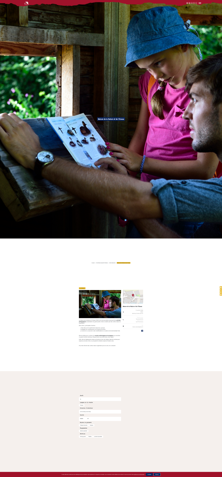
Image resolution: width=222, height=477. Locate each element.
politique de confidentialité (139, 474)
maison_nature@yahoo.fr (137, 326)
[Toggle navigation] (198, 3)
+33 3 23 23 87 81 (139, 319)
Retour (83, 288)
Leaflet (126, 303)
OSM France (141, 303)
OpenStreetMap (132, 303)
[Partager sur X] (221, 290)
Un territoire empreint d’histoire (102, 262)
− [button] (124, 292)
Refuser (157, 474)
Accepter (149, 474)
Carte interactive (112, 262)
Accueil (93, 262)
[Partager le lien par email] (221, 292)
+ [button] (124, 291)
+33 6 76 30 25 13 (139, 321)
